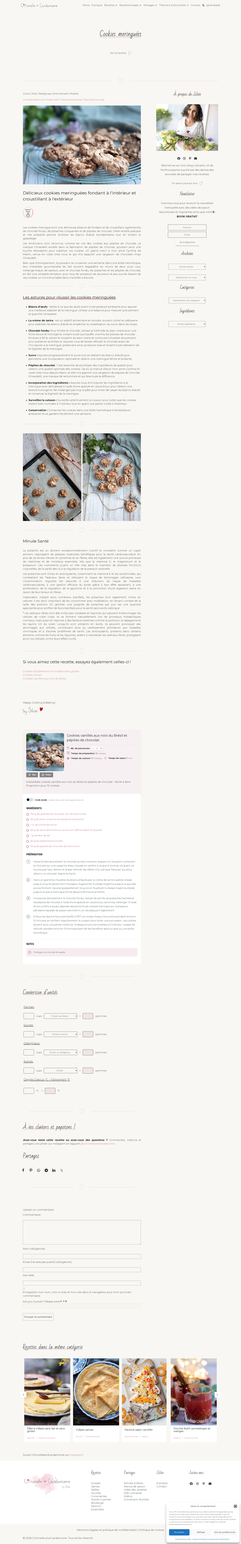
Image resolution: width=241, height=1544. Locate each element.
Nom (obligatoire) (34, 1248)
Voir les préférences (224, 1532)
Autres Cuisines (101, 1499)
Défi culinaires (133, 1493)
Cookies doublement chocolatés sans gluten (51, 671)
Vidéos (128, 1496)
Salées (95, 1489)
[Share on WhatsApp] (38, 1170)
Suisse (193, 1438)
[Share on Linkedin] (54, 1170)
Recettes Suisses (128, 5)
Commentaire (32, 1214)
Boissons (79, 1438)
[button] (235, 1506)
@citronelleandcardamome (97, 1143)
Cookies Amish (32, 675)
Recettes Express (71, 99)
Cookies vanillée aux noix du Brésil (44, 678)
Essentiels (53, 99)
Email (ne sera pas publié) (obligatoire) (47, 1262)
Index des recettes (135, 1489)
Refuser (201, 1532)
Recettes (109, 5)
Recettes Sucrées (94, 99)
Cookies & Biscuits (33, 99)
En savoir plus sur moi (184, 183)
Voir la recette (118, 53)
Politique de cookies (183, 1539)
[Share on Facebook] (23, 1170)
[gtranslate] (213, 5)
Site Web (28, 1275)
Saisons (47, 1436)
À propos (97, 5)
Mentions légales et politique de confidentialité (210, 1539)
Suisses (95, 1483)
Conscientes (99, 1496)
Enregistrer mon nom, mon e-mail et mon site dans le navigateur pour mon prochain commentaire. (77, 1294)
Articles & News (133, 1483)
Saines (95, 1486)
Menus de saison (134, 1486)
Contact (195, 5)
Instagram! (76, 1454)
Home (86, 5)
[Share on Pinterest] (31, 1170)
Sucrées (96, 1493)
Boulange (97, 1502)
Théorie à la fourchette (172, 5)
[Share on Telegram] (46, 1170)
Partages (149, 5)
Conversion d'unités (136, 1499)
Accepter (179, 1532)
